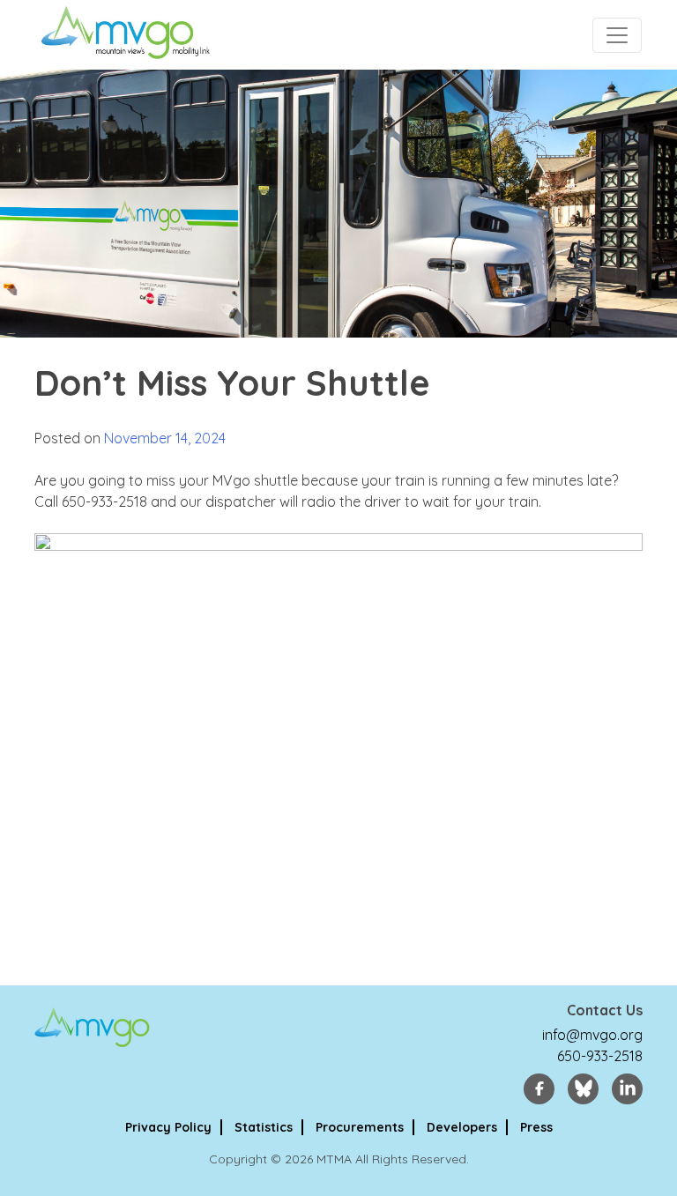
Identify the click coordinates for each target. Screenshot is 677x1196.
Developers (462, 1127)
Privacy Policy (168, 1127)
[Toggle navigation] (617, 35)
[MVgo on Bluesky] (583, 1088)
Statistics (263, 1127)
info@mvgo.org (592, 1035)
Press (536, 1127)
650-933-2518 (600, 1056)
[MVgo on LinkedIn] (627, 1088)
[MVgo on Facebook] (539, 1088)
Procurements (360, 1127)
